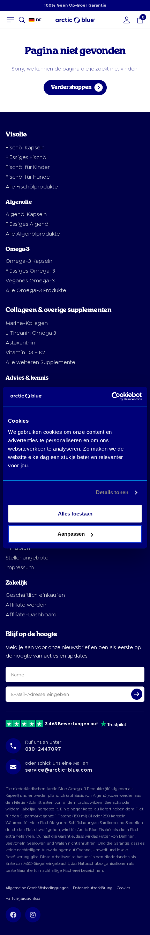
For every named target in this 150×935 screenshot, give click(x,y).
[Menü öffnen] (10, 20)
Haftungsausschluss (23, 898)
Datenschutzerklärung (93, 888)
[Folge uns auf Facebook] (13, 914)
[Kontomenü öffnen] (126, 20)
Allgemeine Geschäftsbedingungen (37, 888)
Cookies (123, 888)
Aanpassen (71, 534)
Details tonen (112, 492)
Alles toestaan (75, 514)
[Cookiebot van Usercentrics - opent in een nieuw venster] (111, 396)
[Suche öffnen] (22, 20)
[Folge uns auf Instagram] (32, 914)
